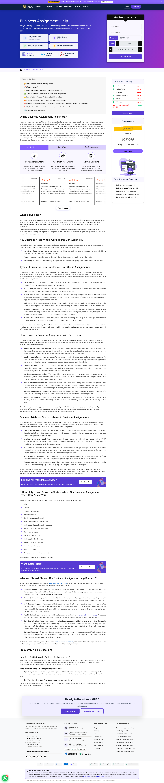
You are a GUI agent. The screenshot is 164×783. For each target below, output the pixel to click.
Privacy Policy (100, 776)
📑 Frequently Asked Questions (34, 110)
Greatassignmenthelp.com (58, 583)
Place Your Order (87, 567)
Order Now (136, 6)
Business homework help (64, 642)
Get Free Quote (125, 57)
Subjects (49, 7)
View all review (63, 208)
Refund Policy (98, 742)
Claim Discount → (107, 1)
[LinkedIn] (33, 756)
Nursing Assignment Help (124, 739)
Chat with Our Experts (92, 711)
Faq (95, 728)
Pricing (96, 731)
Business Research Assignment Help (127, 188)
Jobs (95, 734)
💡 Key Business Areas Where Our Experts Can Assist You (43, 90)
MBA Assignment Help (123, 737)
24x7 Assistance (91, 147)
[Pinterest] (45, 756)
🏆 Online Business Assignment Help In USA (38, 84)
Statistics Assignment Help (125, 728)
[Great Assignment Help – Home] (28, 7)
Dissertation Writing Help (124, 742)
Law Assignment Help (123, 731)
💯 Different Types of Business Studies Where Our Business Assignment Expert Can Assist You (56, 104)
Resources (68, 7)
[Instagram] (37, 756)
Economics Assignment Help (125, 748)
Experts (77, 7)
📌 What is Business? (31, 87)
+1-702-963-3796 (32, 744)
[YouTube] (41, 756)
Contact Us (98, 737)
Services (39, 7)
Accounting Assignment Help (125, 751)
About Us (59, 7)
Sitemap (97, 748)
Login (127, 6)
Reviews (86, 7)
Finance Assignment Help (124, 745)
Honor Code (86, 776)
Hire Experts (85, 482)
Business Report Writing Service (126, 191)
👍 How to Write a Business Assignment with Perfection (43, 97)
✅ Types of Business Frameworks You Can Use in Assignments (45, 94)
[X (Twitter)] (30, 756)
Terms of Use (98, 739)
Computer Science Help (124, 734)
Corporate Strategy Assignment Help (127, 194)
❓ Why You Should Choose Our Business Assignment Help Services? (47, 107)
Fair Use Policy (99, 745)
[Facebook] (26, 756)
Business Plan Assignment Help (125, 185)
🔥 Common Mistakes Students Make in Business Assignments (45, 100)
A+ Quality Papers (34, 147)
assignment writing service (87, 615)
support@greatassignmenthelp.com (38, 751)
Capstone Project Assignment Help (127, 197)
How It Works (63, 147)
